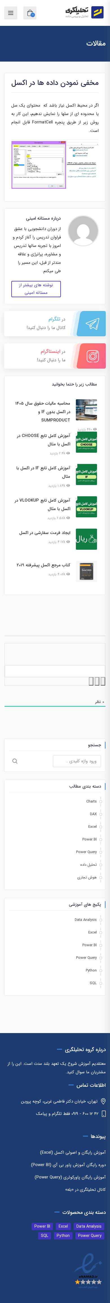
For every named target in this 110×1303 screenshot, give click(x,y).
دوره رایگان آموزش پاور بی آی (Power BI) (68, 1165)
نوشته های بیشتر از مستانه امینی (36, 289)
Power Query (86, 852)
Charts (91, 801)
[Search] (15, 761)
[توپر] (103, 681)
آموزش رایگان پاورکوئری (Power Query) (70, 1177)
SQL (93, 983)
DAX (93, 814)
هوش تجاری (87, 877)
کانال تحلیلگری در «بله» (85, 1189)
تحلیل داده (88, 865)
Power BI (89, 839)
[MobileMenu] (10, 12)
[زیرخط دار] (91, 681)
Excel (92, 827)
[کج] (97, 681)
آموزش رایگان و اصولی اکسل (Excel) (73, 1152)
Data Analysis (86, 920)
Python (91, 970)
